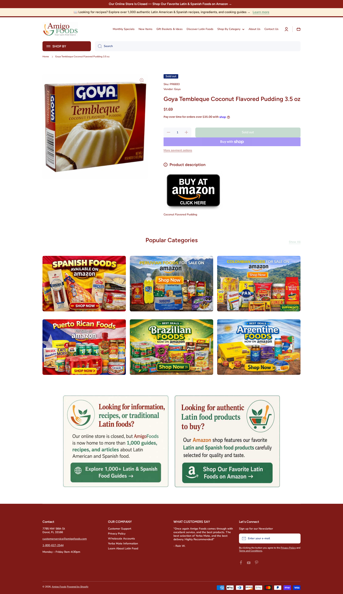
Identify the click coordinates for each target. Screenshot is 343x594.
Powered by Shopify (77, 586)
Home (45, 56)
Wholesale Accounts (121, 538)
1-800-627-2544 (53, 545)
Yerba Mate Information (123, 543)
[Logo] (60, 29)
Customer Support (119, 529)
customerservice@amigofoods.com (64, 539)
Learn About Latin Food (123, 548)
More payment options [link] (178, 150)
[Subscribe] (296, 538)
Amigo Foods (59, 586)
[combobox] (198, 46)
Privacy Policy (116, 533)
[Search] (98, 46)
